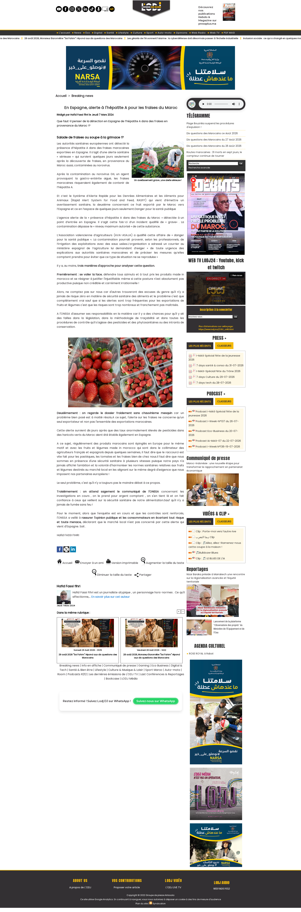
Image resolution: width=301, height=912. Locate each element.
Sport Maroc (154, 670)
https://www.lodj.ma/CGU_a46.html (216, 329)
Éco (87, 32)
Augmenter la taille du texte (164, 563)
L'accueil (64, 32)
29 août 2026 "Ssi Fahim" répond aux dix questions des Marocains (88, 656)
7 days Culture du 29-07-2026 (215, 377)
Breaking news (82, 96)
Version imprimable (124, 563)
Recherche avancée (199, 167)
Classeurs (224, 345)
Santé (110, 32)
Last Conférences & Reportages (162, 674)
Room (61, 674)
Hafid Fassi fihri (79, 114)
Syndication (159, 903)
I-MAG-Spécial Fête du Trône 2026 (218, 371)
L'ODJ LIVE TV (173, 887)
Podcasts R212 (77, 674)
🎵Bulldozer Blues (207, 552)
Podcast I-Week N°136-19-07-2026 (218, 446)
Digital (98, 32)
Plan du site (142, 903)
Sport (149, 32)
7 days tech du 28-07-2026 (213, 382)
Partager (145, 575)
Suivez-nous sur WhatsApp (155, 701)
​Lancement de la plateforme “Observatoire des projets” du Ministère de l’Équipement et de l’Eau (229, 627)
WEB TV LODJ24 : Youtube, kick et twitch (216, 264)
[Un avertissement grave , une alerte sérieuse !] (158, 142)
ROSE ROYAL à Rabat (201, 653)
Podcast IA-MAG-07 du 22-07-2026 (218, 441)
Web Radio (198, 32)
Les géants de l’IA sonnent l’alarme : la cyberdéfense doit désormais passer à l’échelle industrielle (146, 38)
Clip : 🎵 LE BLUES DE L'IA (210, 558)
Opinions (181, 32)
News (77, 32)
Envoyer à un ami (91, 563)
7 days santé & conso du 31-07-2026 (220, 365)
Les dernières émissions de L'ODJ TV (113, 674)
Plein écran (237, 275)
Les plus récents (200, 346)
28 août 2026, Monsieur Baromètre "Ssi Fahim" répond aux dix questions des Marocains (151, 656)
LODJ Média (129, 679)
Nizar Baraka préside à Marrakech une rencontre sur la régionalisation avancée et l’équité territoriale (216, 578)
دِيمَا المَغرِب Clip (205, 537)
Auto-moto (164, 32)
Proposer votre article (127, 887)
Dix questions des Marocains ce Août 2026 (212, 133)
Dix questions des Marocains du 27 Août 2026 (214, 139)
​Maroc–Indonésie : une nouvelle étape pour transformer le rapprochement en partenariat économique (215, 467)
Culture (137, 32)
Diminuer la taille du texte (114, 575)
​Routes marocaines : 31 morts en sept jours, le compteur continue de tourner (214, 154)
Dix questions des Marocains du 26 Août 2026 (214, 146)
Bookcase (112, 679)
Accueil (61, 96)
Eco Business (160, 665)
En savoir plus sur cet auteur (110, 597)
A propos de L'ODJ (80, 887)
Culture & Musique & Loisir (126, 670)
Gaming (143, 665)
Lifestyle (123, 32)
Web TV (214, 32)
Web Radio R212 (221, 888)
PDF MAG (229, 32)
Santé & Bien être (81, 670)
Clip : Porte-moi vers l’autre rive (216, 531)
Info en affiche (91, 665)
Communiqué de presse (120, 665)
